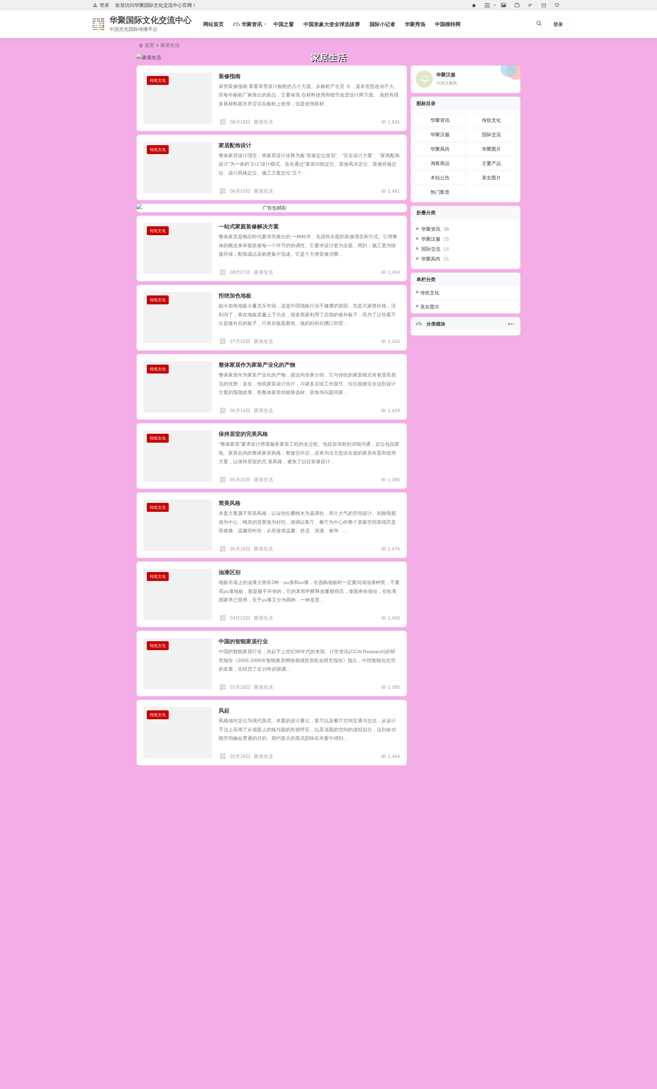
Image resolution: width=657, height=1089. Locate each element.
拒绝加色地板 (235, 296)
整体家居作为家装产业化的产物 (257, 365)
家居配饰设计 (235, 145)
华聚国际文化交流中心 (151, 20)
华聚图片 (491, 149)
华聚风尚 (440, 149)
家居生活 (263, 122)
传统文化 (158, 80)
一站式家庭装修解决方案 (249, 226)
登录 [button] (104, 5)
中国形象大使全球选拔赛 (332, 24)
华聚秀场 (415, 24)
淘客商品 (440, 163)
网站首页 (213, 24)
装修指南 (230, 76)
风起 (224, 710)
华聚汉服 (440, 134)
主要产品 (491, 163)
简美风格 (230, 503)
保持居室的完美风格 (243, 434)
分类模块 (435, 324)
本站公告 (440, 177)
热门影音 (440, 192)
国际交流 (491, 134)
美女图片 (491, 177)
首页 (149, 45)
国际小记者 (382, 24)
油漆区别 (230, 572)
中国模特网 (448, 24)
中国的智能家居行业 (243, 641)
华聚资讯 (440, 120)
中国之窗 (283, 24)
